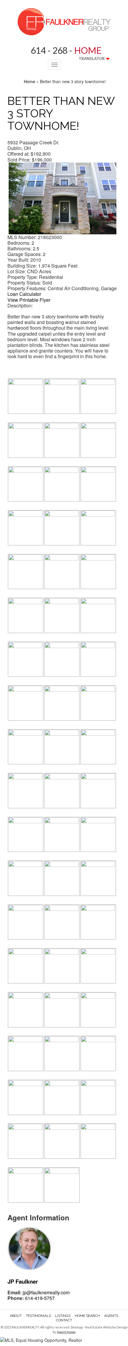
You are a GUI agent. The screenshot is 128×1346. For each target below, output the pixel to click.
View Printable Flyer (28, 299)
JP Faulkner (22, 1281)
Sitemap (77, 1327)
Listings (63, 1316)
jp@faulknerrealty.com (46, 1292)
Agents (111, 1316)
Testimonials (38, 1316)
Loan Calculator (24, 293)
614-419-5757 (40, 1298)
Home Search (87, 1316)
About (16, 1316)
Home (29, 81)
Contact (64, 1320)
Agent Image (66, 1332)
